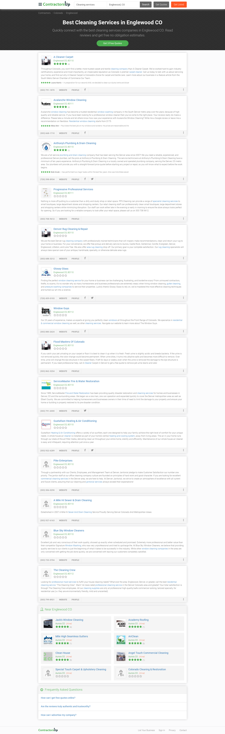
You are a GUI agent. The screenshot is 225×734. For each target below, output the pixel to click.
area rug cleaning (95, 247)
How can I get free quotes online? (58, 697)
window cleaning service (69, 280)
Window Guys (61, 308)
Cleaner (88, 363)
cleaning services (93, 323)
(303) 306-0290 (47, 490)
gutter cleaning (173, 283)
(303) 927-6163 (47, 520)
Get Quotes (161, 4)
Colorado (58, 13)
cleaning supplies (92, 588)
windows (113, 320)
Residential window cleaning (82, 121)
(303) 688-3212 (47, 259)
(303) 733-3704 (47, 560)
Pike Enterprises (63, 460)
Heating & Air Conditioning (63, 433)
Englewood (71, 13)
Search (145, 4)
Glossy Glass (61, 268)
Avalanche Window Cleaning (70, 100)
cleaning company (119, 69)
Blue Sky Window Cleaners (69, 530)
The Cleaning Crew (64, 570)
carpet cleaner (135, 72)
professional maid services (64, 582)
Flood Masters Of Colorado (69, 341)
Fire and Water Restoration (77, 393)
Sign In (162, 730)
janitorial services (94, 482)
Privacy (172, 730)
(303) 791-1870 (47, 90)
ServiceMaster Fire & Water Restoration (76, 381)
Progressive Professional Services (73, 189)
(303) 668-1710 (47, 133)
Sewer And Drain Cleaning (80, 512)
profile (75, 90)
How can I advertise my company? (58, 715)
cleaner (67, 436)
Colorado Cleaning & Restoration (147, 669)
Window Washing (73, 545)
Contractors (44, 13)
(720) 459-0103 (47, 298)
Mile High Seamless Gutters (71, 636)
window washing (105, 112)
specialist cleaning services (165, 201)
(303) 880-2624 (47, 332)
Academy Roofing (138, 619)
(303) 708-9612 (47, 219)
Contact (183, 730)
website (63, 90)
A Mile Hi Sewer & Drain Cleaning (73, 500)
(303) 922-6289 (47, 451)
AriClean (133, 636)
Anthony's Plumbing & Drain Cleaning (75, 143)
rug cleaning (164, 247)
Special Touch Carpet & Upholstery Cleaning (80, 669)
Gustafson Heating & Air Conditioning (75, 420)
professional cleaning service (108, 585)
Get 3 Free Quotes (112, 43)
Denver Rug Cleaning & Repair (71, 229)
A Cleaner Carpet (63, 57)
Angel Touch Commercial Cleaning (148, 652)
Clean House (62, 652)
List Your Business (146, 730)
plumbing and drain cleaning (73, 155)
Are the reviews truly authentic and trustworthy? (65, 706)
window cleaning (59, 112)
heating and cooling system (122, 436)
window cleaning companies (155, 548)
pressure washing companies (58, 287)
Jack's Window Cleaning (69, 619)
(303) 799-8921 (47, 600)
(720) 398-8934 (47, 179)
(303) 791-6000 (47, 411)
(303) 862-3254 (47, 371)
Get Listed (179, 4)
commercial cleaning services (54, 478)
